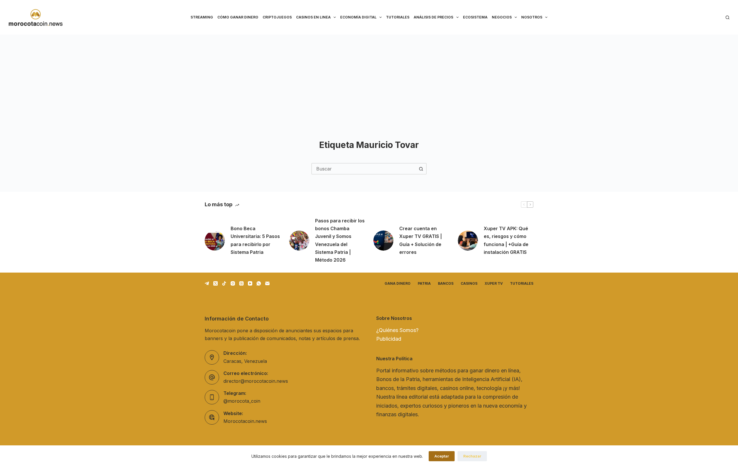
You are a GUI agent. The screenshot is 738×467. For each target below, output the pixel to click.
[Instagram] (233, 283)
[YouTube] (250, 283)
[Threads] (241, 283)
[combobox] (364, 169)
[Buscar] (727, 17)
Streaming (202, 17)
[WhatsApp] (259, 283)
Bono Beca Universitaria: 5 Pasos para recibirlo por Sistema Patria (255, 240)
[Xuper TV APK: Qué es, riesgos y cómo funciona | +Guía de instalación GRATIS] (468, 240)
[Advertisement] (369, 77)
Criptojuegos (277, 17)
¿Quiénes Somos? (397, 330)
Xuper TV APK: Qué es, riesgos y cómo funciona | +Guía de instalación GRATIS (506, 240)
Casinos (469, 283)
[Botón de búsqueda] (421, 169)
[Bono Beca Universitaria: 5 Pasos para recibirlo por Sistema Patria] (215, 240)
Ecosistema (475, 17)
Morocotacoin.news (245, 421)
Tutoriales (397, 17)
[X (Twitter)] (215, 283)
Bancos (445, 283)
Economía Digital (358, 17)
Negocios (502, 17)
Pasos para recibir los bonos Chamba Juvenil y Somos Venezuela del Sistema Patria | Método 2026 (340, 240)
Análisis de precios (433, 17)
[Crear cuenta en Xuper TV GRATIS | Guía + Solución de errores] (383, 240)
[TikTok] (224, 283)
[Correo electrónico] (267, 283)
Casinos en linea (313, 17)
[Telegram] (207, 283)
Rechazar (472, 456)
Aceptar (441, 456)
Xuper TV (494, 283)
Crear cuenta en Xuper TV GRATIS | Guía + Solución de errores (420, 240)
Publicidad (388, 339)
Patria (424, 283)
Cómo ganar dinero (237, 17)
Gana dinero (398, 283)
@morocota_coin (241, 401)
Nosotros (531, 17)
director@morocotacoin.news (255, 381)
